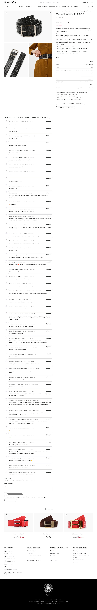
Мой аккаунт (53, 555)
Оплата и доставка (77, 550)
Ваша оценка (7, 482)
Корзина (52, 550)
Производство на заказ (54, 6)
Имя (5, 492)
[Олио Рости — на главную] (48, 590)
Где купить (45, 6)
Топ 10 (7, 6)
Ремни (62, 11)
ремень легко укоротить (87, 70)
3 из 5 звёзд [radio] (8, 483)
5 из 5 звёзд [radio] (11, 483)
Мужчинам (27, 6)
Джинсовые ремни (75, 11)
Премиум (39, 6)
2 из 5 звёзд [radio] (6, 483)
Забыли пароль (53, 560)
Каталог (33, 6)
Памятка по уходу (65, 107)
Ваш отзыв (7, 486)
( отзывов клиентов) (66, 17)
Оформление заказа (54, 553)
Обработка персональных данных (34, 560)
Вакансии (75, 562)
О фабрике (69, 6)
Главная (57, 11)
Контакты (76, 6)
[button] (50, 12)
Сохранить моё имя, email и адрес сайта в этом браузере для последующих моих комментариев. (26, 497)
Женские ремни (68, 11)
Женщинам (21, 6)
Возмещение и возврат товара (79, 553)
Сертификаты (30, 553)
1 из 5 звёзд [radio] (5, 483)
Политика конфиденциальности (34, 555)
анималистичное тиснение (87, 76)
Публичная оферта (31, 558)
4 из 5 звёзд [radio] (10, 483)
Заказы (51, 558)
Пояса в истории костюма (78, 559)
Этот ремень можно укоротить (70, 103)
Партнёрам (63, 6)
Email (6, 495)
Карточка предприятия (32, 550)
